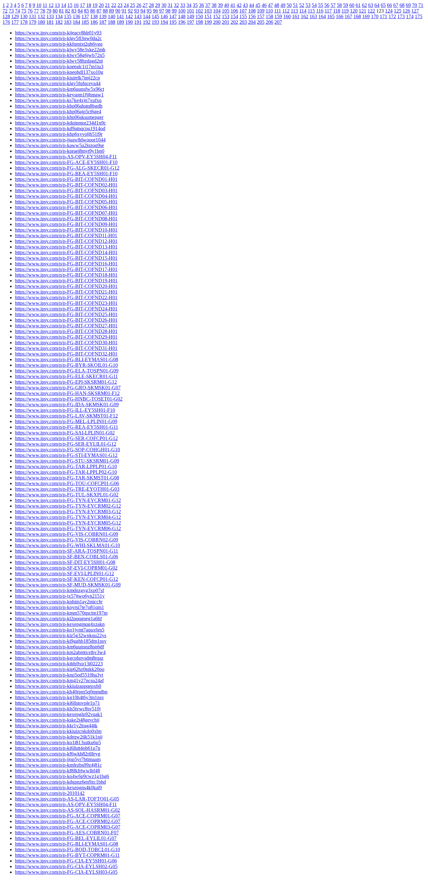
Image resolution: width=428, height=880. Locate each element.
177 (15, 22)
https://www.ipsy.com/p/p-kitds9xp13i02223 (59, 663)
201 (225, 22)
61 (358, 5)
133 (50, 16)
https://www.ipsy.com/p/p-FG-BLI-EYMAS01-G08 (66, 359)
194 (164, 22)
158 (269, 16)
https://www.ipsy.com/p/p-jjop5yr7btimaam (58, 759)
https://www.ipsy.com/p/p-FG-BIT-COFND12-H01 (66, 241)
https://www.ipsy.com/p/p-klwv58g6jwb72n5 (60, 55)
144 (146, 16)
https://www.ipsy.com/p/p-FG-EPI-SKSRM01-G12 (66, 382)
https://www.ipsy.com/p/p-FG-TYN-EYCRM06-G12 (68, 528)
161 (296, 16)
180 (41, 22)
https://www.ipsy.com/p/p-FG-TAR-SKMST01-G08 (67, 477)
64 (376, 5)
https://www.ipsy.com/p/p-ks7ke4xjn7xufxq (58, 100)
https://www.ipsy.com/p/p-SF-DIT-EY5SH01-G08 (65, 562)
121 (362, 10)
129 (15, 16)
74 (17, 10)
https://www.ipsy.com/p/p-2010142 (50, 793)
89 (111, 10)
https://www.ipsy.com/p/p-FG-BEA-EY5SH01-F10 (66, 173)
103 (208, 10)
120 (354, 10)
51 (295, 5)
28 (151, 5)
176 (6, 22)
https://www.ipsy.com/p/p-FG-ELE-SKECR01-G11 (66, 376)
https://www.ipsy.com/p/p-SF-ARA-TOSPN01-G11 (66, 551)
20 (101, 5)
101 (190, 10)
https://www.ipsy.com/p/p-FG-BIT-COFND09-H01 (66, 224)
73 (11, 10)
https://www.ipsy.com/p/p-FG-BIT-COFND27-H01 (66, 325)
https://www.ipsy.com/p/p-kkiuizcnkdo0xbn (58, 731)
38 (214, 5)
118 (336, 10)
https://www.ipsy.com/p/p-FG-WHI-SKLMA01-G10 (67, 545)
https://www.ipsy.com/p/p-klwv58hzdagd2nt (59, 61)
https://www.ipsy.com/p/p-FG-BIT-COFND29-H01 (66, 337)
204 (252, 22)
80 (55, 10)
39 (220, 5)
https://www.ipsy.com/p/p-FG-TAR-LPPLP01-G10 (66, 466)
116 (319, 10)
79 (48, 10)
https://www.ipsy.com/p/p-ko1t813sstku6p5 (58, 742)
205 (260, 22)
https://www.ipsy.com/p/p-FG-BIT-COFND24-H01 (66, 308)
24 (126, 5)
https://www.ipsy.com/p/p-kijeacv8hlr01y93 (58, 32)
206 (269, 22)
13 (57, 5)
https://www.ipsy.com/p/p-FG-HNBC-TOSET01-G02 (69, 399)
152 (217, 16)
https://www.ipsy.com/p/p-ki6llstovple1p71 (57, 703)
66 (389, 5)
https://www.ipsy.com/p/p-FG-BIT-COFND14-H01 (66, 252)
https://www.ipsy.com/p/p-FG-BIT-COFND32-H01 (66, 353)
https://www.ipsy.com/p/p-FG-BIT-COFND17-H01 (66, 269)
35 (195, 5)
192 (146, 22)
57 (333, 5)
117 (328, 10)
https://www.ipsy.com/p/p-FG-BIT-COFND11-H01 (66, 235)
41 (232, 5)
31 (170, 5)
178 (24, 22)
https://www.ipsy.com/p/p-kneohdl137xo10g (59, 72)
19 (94, 5)
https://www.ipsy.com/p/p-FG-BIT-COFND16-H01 (66, 263)
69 (408, 5)
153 (225, 16)
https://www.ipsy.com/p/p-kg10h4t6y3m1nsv (59, 697)
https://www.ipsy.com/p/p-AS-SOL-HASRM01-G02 (67, 810)
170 (374, 16)
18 (88, 5)
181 (50, 22)
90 (117, 10)
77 (36, 10)
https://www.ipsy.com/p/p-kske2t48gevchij (57, 720)
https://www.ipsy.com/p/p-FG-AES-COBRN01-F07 (67, 832)
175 (418, 16)
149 (190, 16)
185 (85, 22)
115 (311, 10)
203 (243, 22)
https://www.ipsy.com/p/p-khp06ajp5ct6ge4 (58, 111)
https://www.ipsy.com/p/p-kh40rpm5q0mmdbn (61, 691)
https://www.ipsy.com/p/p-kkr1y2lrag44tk (56, 725)
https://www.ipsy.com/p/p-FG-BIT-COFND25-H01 (66, 314)
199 (208, 22)
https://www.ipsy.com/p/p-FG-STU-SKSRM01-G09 (67, 460)
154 (234, 16)
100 (181, 10)
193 (155, 22)
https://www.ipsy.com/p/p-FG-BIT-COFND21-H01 (66, 291)
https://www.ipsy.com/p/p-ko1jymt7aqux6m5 (59, 629)
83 (73, 10)
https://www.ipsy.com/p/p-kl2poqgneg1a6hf (58, 618)
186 (94, 22)
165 (331, 16)
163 (313, 16)
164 (322, 16)
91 (124, 10)
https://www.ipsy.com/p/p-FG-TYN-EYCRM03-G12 (68, 511)
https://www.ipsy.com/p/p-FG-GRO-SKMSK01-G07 (68, 387)
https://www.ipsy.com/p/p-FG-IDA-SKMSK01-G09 (67, 404)
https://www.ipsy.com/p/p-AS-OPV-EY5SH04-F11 (66, 156)
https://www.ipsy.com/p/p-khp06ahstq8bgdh (58, 106)
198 (199, 22)
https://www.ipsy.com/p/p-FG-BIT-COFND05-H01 (66, 201)
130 (24, 16)
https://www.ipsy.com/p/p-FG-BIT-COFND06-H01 (66, 207)
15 (69, 5)
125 (397, 10)
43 (245, 5)
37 (207, 5)
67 (395, 5)
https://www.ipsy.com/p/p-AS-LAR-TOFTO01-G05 (67, 798)
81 (61, 10)
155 (243, 16)
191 (138, 22)
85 (86, 10)
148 (181, 16)
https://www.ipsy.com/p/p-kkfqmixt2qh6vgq (58, 44)
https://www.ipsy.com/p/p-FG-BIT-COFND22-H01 (66, 297)
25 (132, 5)
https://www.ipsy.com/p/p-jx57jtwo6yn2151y (60, 596)
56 (326, 5)
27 (145, 5)
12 (51, 5)
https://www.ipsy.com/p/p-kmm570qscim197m (61, 613)
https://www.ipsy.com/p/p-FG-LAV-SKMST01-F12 (66, 415)
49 (282, 5)
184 (76, 22)
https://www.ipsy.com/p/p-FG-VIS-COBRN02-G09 (66, 539)
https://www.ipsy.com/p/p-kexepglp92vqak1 (58, 714)
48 (276, 5)
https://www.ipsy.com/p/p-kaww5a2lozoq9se (59, 145)
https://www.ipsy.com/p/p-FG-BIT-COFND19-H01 (66, 280)
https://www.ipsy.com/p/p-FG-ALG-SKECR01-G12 (67, 168)
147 (173, 16)
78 (42, 10)
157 (260, 16)
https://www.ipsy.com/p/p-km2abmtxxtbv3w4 (60, 652)
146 (164, 16)
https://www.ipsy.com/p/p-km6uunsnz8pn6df (59, 646)
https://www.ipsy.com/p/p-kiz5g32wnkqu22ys (60, 635)
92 (130, 10)
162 (304, 16)
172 (392, 16)
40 (226, 5)
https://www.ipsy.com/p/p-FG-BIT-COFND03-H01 (66, 190)
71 (420, 5)
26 (138, 5)
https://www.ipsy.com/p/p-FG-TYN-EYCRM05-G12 (68, 522)
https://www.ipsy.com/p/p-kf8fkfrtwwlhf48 (57, 770)
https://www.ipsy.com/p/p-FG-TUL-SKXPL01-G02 (66, 494)
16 (76, 5)
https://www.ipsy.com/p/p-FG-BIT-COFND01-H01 (66, 179)
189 (120, 22)
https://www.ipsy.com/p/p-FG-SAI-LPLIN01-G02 (65, 432)
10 (38, 5)
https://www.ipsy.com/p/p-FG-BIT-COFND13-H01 (66, 246)
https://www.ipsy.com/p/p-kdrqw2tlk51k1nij (58, 736)
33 (182, 5)
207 (278, 22)
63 (370, 5)
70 (414, 5)
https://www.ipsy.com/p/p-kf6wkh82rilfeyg (57, 753)
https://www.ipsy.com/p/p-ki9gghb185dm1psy (61, 641)
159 (278, 16)
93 (136, 10)
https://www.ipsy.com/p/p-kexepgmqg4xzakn (60, 624)
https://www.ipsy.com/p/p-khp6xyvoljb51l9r (58, 134)
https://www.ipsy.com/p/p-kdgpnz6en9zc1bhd (60, 782)
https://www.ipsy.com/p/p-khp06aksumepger (59, 117)
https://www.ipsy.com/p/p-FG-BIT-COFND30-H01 (66, 342)
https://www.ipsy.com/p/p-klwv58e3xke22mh (60, 49)
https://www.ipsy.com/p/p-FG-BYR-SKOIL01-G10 (66, 365)
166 (339, 16)
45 (257, 5)
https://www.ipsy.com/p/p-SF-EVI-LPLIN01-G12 (64, 573)
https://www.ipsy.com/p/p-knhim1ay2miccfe (58, 601)
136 (76, 16)
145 (155, 16)
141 (120, 16)
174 (410, 16)
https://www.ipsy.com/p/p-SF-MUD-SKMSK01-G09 (68, 584)
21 (107, 5)
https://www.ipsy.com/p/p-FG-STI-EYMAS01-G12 (66, 455)
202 (234, 22)
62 (364, 5)
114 (302, 10)
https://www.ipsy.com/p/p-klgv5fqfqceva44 (58, 83)
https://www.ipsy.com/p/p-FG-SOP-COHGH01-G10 (67, 449)
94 (142, 10)
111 (277, 10)
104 (217, 10)
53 (308, 5)
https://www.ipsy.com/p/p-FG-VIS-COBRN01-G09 (66, 534)
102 (199, 10)
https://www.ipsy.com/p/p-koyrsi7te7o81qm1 (59, 607)
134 (59, 16)
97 (161, 10)
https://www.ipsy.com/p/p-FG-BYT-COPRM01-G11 (67, 855)
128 (6, 16)
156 (252, 16)
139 (103, 16)
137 (85, 16)
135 (67, 16)
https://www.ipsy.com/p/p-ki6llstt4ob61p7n (57, 748)
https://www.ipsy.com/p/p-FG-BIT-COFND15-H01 (66, 258)
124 (389, 10)
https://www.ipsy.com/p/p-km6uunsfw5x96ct (59, 89)
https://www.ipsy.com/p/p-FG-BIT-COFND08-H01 (66, 218)
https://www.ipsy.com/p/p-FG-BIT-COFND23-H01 (66, 303)
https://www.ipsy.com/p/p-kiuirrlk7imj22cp (57, 77)
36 (201, 5)
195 (173, 22)
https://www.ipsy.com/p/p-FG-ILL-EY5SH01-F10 (65, 410)
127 (415, 10)
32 (176, 5)
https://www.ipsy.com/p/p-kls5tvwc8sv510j (58, 708)
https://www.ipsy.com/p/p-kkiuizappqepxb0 (58, 686)
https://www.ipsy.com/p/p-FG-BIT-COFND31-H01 (66, 348)
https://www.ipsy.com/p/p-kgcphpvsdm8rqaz (59, 658)
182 (59, 22)
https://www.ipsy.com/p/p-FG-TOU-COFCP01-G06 (67, 483)
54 (314, 5)
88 (105, 10)
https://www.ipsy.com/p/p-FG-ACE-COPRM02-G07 (67, 821)
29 (157, 5)
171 (383, 16)
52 (301, 5)
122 (371, 10)
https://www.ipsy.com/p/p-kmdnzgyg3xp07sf (59, 590)
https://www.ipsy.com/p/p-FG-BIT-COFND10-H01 (66, 230)
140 (111, 16)
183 (67, 22)
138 (94, 16)
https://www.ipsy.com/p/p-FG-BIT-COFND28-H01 (66, 331)
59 (345, 5)
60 (351, 5)
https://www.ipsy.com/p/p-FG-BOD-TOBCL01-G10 (67, 849)
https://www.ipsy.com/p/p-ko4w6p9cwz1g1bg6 (62, 776)
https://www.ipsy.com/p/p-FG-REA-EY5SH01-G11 (66, 427)
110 (269, 10)
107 (243, 10)
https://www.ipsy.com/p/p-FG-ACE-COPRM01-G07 (67, 815)
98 (167, 10)
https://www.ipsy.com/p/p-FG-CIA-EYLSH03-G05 (66, 872)
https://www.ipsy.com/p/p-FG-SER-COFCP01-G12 (66, 438)
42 (239, 5)
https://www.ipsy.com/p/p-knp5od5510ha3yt (59, 675)
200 (217, 22)
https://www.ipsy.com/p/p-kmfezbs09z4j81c (58, 765)
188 (111, 22)
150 (199, 16)
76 (30, 10)
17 (82, 5)
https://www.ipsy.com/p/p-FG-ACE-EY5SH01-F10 (66, 162)
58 (339, 5)
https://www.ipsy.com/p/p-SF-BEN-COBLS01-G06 (66, 556)
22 (113, 5)
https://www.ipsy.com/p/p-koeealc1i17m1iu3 (59, 66)
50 (289, 5)
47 (270, 5)
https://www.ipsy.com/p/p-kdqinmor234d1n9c (60, 122)
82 (67, 10)
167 (348, 16)
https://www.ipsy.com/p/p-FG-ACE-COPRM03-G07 (67, 827)
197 (190, 22)
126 (406, 10)
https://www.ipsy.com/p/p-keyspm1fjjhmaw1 (59, 94)
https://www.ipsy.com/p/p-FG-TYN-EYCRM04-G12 (68, 517)
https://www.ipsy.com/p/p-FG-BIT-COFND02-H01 (66, 184)
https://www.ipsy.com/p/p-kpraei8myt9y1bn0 (59, 151)
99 (174, 10)
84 (80, 10)
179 (32, 22)
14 (63, 5)
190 (129, 22)
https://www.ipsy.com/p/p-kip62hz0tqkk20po (59, 669)
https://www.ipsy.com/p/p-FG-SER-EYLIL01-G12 (65, 444)
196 (181, 22)
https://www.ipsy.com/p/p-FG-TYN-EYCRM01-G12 (68, 500)
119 (345, 10)
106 (234, 10)
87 (99, 10)
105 (225, 10)
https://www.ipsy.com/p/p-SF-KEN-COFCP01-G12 (66, 579)
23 (120, 5)
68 (402, 5)
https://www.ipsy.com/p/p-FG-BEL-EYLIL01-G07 (66, 838)
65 (383, 5)
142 (129, 16)
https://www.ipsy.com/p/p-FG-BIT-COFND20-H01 (66, 286)
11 (45, 5)
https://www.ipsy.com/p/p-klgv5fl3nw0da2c (58, 38)
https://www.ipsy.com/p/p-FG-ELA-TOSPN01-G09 (66, 370)
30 (163, 5)
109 (260, 10)
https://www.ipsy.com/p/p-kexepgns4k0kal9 (58, 787)
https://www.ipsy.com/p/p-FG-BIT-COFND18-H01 (66, 275)
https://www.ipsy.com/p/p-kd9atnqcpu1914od (60, 128)
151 (208, 16)
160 (287, 16)
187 (103, 22)
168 (357, 16)
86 (92, 10)
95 (149, 10)
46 (264, 5)
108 (252, 10)
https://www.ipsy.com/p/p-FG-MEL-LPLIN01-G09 (66, 421)
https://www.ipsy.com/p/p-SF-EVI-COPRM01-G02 (66, 567)
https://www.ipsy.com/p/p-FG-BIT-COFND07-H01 (66, 213)
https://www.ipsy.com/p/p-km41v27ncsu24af (59, 680)
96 (155, 10)
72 (5, 10)
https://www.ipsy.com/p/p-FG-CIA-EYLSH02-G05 (66, 866)
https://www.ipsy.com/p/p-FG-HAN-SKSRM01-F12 (67, 393)
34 (188, 5)
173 (401, 16)
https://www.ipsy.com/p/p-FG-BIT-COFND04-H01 (66, 196)
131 (32, 16)
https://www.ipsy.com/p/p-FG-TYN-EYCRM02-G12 (68, 506)
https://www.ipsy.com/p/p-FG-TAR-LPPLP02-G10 (66, 472)
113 (294, 10)
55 (320, 5)
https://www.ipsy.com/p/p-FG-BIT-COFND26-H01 (66, 320)
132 (41, 16)
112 (286, 10)
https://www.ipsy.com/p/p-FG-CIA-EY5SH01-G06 (66, 860)
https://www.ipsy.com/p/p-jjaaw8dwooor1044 (60, 139)
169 (366, 16)
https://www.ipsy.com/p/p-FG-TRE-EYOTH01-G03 (67, 489)
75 (23, 10)
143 (138, 16)
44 (251, 5)
